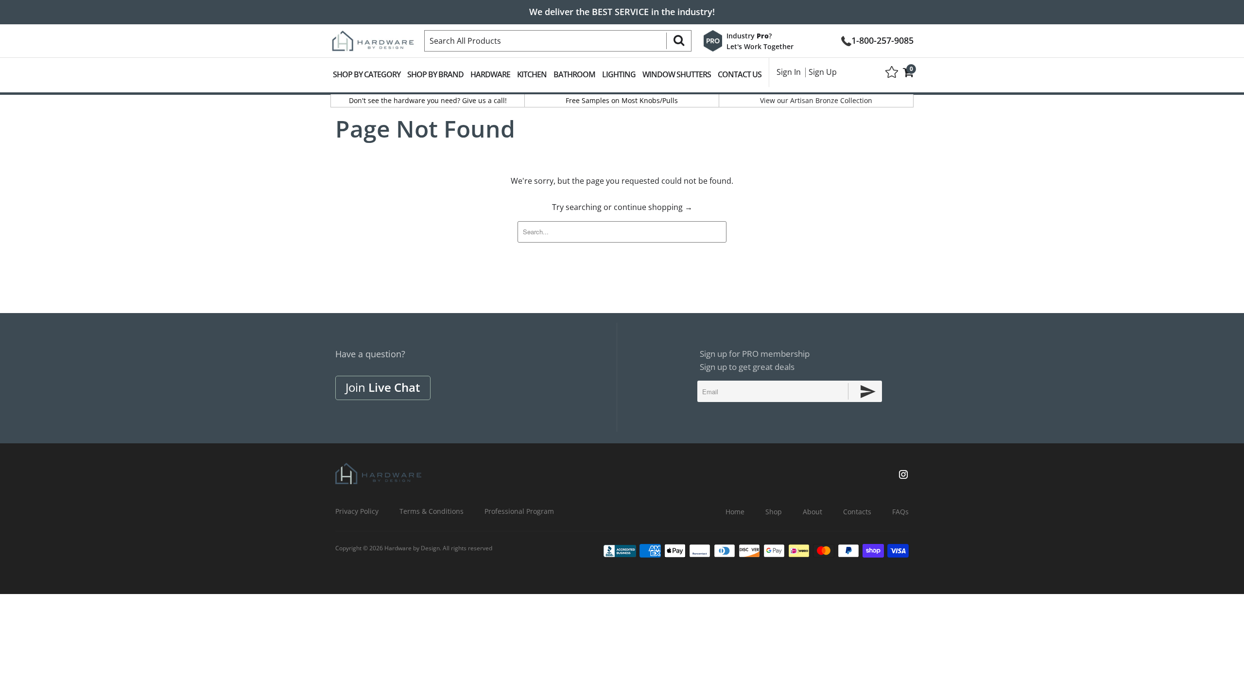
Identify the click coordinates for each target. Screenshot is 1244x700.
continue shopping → (653, 207)
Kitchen (532, 74)
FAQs (900, 511)
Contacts (857, 511)
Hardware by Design (412, 548)
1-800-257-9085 (882, 40)
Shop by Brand (435, 74)
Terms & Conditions (431, 511)
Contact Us (739, 74)
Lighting (619, 74)
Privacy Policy (357, 511)
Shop (773, 511)
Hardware (490, 74)
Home (735, 511)
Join (383, 387)
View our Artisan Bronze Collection (816, 100)
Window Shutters (676, 74)
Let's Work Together (760, 46)
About (812, 511)
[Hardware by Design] (372, 38)
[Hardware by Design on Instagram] (903, 475)
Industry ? (749, 35)
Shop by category (366, 74)
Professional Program (519, 511)
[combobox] (557, 41)
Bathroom (574, 74)
